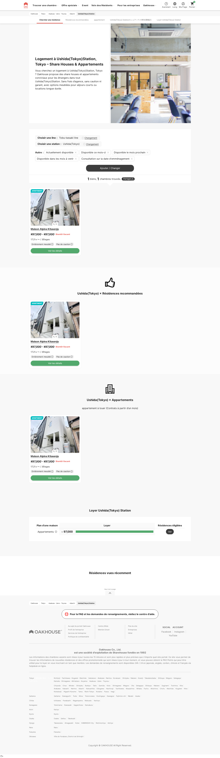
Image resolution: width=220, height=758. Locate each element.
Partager (127, 179)
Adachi (81, 689)
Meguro (126, 686)
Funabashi (67, 701)
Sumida (102, 686)
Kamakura (89, 705)
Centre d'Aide (103, 626)
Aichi (31, 709)
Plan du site (132, 626)
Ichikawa (57, 701)
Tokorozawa (89, 696)
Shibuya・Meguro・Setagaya (169, 678)
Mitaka (139, 689)
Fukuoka (32, 732)
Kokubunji (58, 692)
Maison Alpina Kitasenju (45, 228)
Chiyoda (57, 686)
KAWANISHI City (87, 723)
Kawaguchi (66, 696)
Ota (132, 686)
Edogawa (100, 689)
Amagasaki (69, 723)
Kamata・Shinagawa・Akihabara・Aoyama (70, 681)
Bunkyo (88, 686)
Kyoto (31, 714)
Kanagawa (33, 705)
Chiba (31, 701)
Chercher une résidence (49, 20)
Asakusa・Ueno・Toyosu (99, 681)
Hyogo (31, 723)
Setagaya (139, 686)
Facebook (166, 631)
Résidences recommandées (77, 20)
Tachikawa (120, 689)
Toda (75, 696)
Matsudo (88, 701)
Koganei (179, 689)
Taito (95, 686)
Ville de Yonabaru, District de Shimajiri (69, 736)
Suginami (165, 686)
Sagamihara (78, 705)
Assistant (166, 7)
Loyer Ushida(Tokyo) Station (169, 20)
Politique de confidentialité (78, 637)
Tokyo (31, 678)
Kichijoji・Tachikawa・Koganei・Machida (70, 678)
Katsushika (90, 689)
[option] (55, 207)
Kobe (77, 723)
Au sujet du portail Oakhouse (79, 626)
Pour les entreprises (128, 5)
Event (85, 5)
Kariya (56, 709)
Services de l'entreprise (77, 633)
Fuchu (146, 689)
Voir (170, 531)
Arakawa (57, 689)
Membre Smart (104, 630)
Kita (181, 686)
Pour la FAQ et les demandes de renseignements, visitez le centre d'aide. (112, 614)
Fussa (106, 692)
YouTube (173, 635)
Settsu (63, 718)
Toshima (174, 686)
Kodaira (99, 692)
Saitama (32, 696)
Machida (170, 689)
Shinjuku (79, 686)
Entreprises (132, 630)
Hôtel (130, 633)
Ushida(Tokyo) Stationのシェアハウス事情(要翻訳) (130, 20)
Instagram (179, 631)
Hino (186, 689)
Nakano (157, 686)
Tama (80, 692)
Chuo (65, 686)
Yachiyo (97, 701)
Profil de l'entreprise (76, 630)
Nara (31, 727)
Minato (71, 686)
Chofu (162, 689)
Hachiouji (109, 689)
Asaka (137, 696)
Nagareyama (78, 701)
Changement (91, 138)
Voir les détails (55, 250)
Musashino (130, 689)
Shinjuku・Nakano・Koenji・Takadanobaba (139, 678)
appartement (99, 20)
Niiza (81, 696)
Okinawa (32, 736)
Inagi (112, 692)
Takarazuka (58, 723)
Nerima (73, 689)
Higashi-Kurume (70, 692)
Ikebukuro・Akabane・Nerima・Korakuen (104, 678)
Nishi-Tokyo (89, 692)
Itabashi (66, 689)
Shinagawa (117, 686)
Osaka (31, 718)
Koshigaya (101, 696)
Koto (108, 686)
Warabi (130, 696)
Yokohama (58, 705)
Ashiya (110, 723)
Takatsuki (71, 718)
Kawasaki (68, 705)
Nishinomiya (101, 723)
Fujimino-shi (121, 696)
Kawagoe (110, 696)
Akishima (154, 689)
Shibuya (148, 686)
